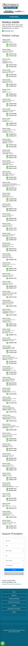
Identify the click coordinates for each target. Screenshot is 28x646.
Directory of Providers (14, 602)
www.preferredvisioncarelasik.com (11, 584)
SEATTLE (4, 304)
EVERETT (4, 295)
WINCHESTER (5, 466)
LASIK (14, 612)
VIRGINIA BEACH (6, 370)
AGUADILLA (5, 132)
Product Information (14, 598)
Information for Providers (14, 608)
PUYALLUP (5, 257)
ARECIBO (4, 142)
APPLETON (5, 164)
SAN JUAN (5, 52)
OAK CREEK (5, 175)
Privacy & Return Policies (14, 631)
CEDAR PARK (5, 515)
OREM (3, 496)
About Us (14, 595)
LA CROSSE (5, 153)
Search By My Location (14, 573)
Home (14, 592)
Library (14, 605)
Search (14, 569)
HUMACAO (5, 82)
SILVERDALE (5, 340)
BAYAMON (5, 42)
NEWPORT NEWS (6, 409)
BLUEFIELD (5, 246)
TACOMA (4, 322)
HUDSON (4, 226)
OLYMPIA (4, 266)
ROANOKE (5, 436)
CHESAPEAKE (5, 348)
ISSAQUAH (5, 276)
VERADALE (5, 284)
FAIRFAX (4, 475)
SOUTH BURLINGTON (7, 486)
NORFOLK (5, 359)
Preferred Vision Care (20, 630)
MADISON (4, 206)
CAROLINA (5, 111)
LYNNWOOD (5, 313)
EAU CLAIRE (5, 196)
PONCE (4, 101)
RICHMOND (5, 427)
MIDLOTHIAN (5, 381)
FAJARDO (4, 121)
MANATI (4, 92)
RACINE (4, 216)
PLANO (4, 524)
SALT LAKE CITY (6, 506)
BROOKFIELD (5, 186)
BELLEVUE (5, 332)
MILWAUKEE (5, 236)
